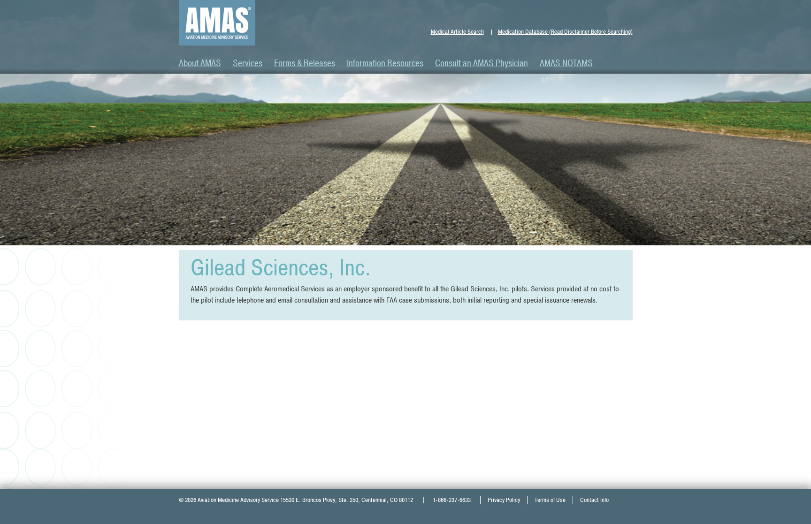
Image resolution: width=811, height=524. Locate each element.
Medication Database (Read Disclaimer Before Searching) (565, 32)
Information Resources (385, 63)
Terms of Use (550, 500)
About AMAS (200, 63)
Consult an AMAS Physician (481, 63)
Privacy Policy (504, 500)
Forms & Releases (304, 63)
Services (247, 63)
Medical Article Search (457, 32)
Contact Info (594, 500)
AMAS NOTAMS (566, 63)
